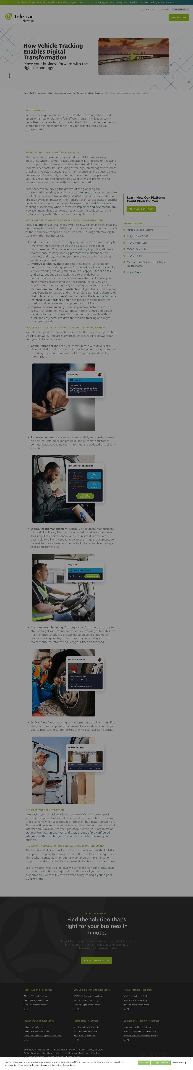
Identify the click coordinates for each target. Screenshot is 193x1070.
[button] (180, 1063)
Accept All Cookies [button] (160, 1062)
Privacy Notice (69, 1065)
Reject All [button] (144, 1062)
